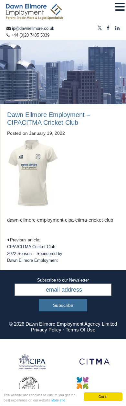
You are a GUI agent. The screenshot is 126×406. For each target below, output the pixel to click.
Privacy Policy (46, 329)
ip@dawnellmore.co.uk (33, 28)
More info (58, 400)
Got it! (103, 396)
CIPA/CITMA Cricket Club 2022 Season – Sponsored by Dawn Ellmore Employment (34, 253)
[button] (120, 7)
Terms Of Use (80, 329)
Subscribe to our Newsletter (63, 280)
